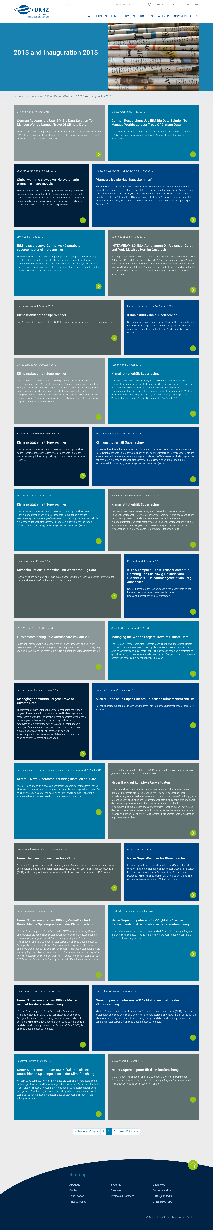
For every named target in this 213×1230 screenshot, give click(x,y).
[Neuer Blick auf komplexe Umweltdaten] (193, 833)
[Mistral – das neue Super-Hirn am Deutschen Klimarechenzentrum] (193, 725)
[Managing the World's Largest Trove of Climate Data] (193, 674)
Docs (173, 4)
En (196, 4)
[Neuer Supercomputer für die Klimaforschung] (193, 1100)
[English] (31, 11)
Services (128, 16)
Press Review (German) (60, 96)
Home (17, 96)
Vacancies (159, 1184)
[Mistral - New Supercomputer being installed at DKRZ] (99, 812)
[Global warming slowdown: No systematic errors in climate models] (83, 220)
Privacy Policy (77, 1201)
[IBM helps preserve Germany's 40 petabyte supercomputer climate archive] (99, 286)
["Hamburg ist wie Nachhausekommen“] (193, 220)
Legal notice (76, 1196)
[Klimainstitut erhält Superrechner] (114, 338)
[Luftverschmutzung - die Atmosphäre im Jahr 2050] (99, 667)
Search (149, 4)
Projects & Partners (154, 16)
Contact (161, 4)
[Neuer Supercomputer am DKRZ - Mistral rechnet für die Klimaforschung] (83, 1045)
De (188, 4)
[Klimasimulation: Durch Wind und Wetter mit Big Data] (114, 596)
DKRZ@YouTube (162, 1201)
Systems (111, 16)
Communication (186, 16)
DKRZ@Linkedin (162, 1196)
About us (95, 16)
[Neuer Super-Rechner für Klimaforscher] (193, 895)
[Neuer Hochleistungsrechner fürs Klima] (114, 888)
